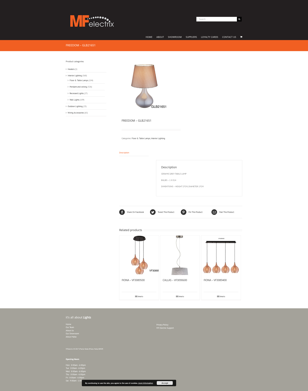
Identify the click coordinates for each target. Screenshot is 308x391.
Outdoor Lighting (75, 106)
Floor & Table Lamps (141, 138)
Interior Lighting (158, 138)
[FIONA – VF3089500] (139, 255)
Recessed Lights (77, 93)
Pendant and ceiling (78, 86)
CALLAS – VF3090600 (175, 280)
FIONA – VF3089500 (133, 280)
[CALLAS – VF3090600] (180, 255)
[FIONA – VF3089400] (221, 255)
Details (140, 296)
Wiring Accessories (76, 112)
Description (124, 152)
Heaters (71, 69)
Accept (165, 383)
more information (145, 383)
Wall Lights (74, 99)
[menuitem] (151, 36)
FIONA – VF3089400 (215, 280)
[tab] (134, 153)
